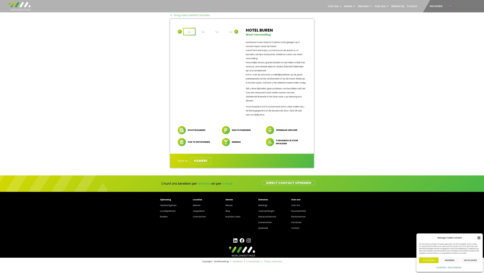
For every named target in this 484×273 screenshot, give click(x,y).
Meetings (262, 205)
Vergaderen (199, 211)
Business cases (233, 216)
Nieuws (229, 205)
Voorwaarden (253, 261)
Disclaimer (238, 261)
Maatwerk (263, 228)
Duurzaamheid (298, 211)
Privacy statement (273, 261)
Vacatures (296, 222)
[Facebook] (242, 240)
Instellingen (470, 260)
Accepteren (429, 260)
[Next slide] (236, 32)
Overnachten (199, 216)
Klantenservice (298, 216)
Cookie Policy (441, 267)
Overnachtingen (266, 211)
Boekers (164, 216)
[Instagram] (248, 240)
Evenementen (265, 222)
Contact (295, 228)
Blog (228, 211)
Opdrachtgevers (168, 205)
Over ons (295, 205)
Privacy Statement (454, 267)
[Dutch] (451, 7)
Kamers (200, 160)
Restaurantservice (267, 216)
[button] (479, 238)
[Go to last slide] (180, 32)
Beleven (197, 205)
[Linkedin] (235, 240)
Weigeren (449, 260)
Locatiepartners (168, 211)
